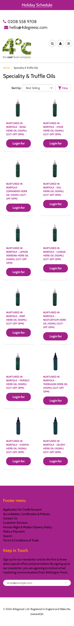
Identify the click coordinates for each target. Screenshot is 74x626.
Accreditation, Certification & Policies (26, 514)
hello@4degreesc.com (28, 27)
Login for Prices (19, 145)
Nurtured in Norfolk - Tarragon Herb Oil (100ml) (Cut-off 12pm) (55, 384)
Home (6, 67)
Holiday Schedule (37, 4)
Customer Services (15, 523)
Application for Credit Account (22, 509)
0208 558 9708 (22, 21)
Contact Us (10, 518)
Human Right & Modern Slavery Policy (27, 527)
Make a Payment (14, 531)
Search (7, 536)
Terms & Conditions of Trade (21, 540)
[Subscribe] (65, 582)
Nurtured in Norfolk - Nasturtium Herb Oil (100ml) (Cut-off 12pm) (54, 320)
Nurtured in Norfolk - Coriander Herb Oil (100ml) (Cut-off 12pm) (16, 191)
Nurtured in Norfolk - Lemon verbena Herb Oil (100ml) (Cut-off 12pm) (17, 255)
